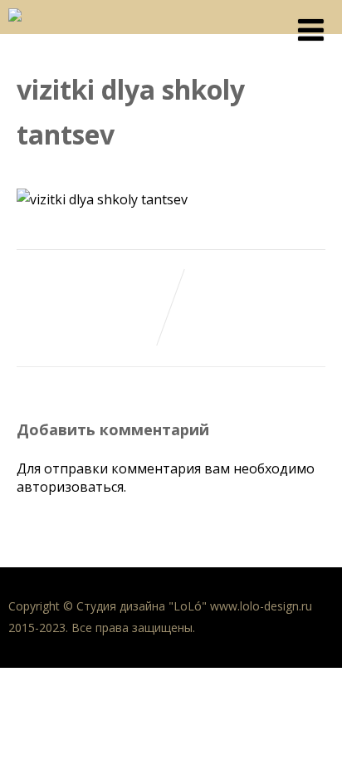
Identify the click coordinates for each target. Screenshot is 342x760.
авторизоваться (70, 487)
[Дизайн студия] (15, 25)
